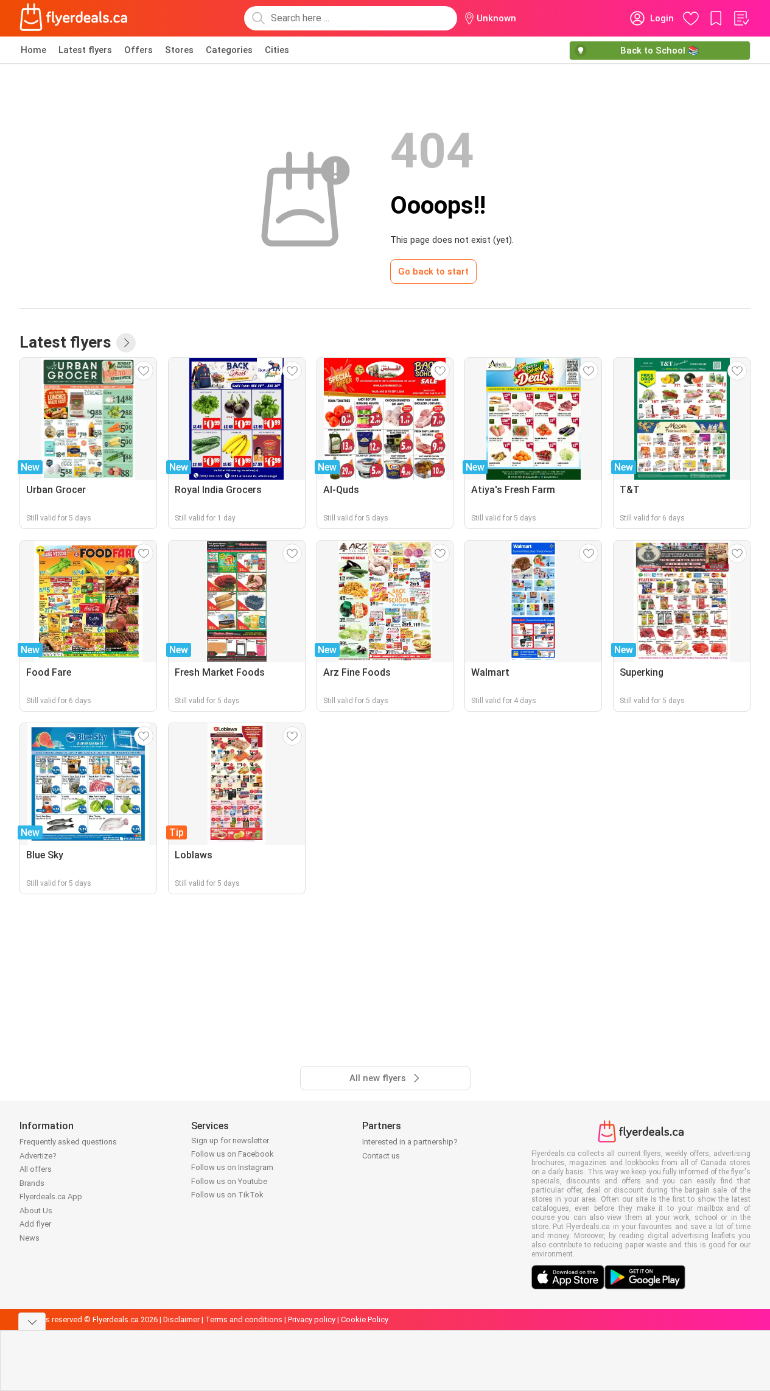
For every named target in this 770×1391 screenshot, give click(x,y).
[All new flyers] (126, 342)
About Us (35, 1210)
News (29, 1237)
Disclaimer (181, 1319)
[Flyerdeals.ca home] (73, 18)
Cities (277, 49)
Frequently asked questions (68, 1141)
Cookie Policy (364, 1319)
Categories (229, 49)
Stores (179, 49)
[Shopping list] (741, 18)
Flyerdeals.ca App (50, 1196)
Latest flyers (85, 49)
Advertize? (38, 1155)
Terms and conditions (243, 1319)
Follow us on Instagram (232, 1167)
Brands (31, 1183)
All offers (35, 1169)
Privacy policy (311, 1319)
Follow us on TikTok (227, 1194)
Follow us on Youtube (229, 1181)
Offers (138, 49)
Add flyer (35, 1223)
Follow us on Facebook (232, 1153)
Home (33, 49)
